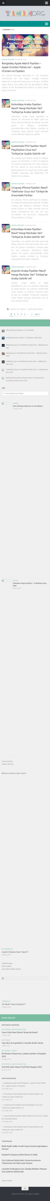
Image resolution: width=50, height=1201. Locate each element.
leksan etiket (6, 966)
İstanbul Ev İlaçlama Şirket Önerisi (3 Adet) (19, 1155)
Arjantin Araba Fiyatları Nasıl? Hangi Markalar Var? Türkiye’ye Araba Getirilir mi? (29, 274)
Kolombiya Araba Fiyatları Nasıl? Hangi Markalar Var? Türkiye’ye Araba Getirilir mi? (28, 108)
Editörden (6, 1029)
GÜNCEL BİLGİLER (8, 59)
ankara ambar (7, 1181)
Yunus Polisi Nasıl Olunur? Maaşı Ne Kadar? (20, 1032)
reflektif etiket (7, 963)
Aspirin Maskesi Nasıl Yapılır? (15, 952)
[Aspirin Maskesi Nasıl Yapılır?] (25, 859)
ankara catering (7, 764)
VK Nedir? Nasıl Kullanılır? (14, 1004)
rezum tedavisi (7, 761)
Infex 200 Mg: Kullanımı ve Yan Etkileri (28, 406)
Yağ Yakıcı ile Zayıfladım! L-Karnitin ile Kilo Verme (22, 1043)
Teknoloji (6, 1001)
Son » (37, 314)
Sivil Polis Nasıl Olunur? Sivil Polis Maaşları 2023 (22, 1067)
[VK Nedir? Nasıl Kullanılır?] (25, 988)
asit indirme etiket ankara (11, 969)
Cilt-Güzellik (7, 949)
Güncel (15, 403)
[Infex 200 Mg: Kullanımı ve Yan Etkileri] (6, 489)
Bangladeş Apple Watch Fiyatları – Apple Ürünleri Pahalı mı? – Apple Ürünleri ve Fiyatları (21, 67)
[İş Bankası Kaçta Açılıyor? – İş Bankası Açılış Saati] (6, 666)
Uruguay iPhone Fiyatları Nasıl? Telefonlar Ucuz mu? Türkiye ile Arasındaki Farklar (29, 191)
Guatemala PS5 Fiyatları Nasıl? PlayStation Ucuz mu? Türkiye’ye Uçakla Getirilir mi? (29, 149)
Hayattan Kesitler (18, 1029)
